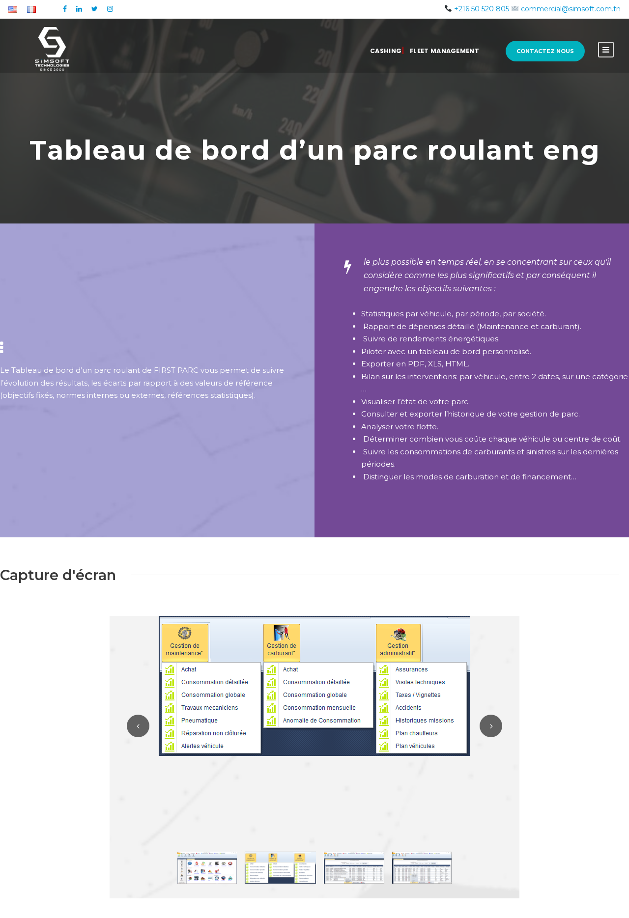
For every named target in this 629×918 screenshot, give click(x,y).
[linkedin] (79, 8)
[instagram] (110, 8)
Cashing (385, 51)
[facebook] (65, 8)
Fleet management (444, 51)
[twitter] (94, 8)
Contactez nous (545, 51)
